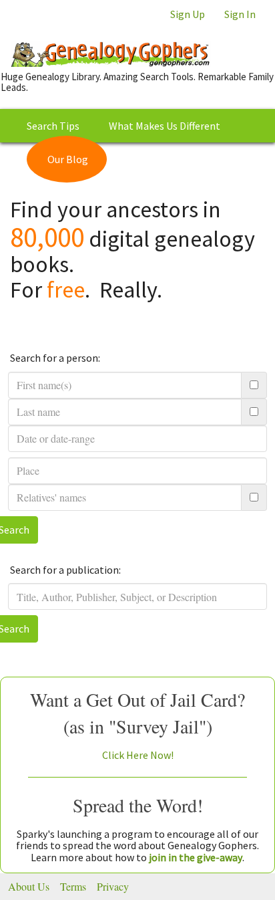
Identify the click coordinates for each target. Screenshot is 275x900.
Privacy (113, 886)
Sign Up (187, 14)
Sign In (240, 14)
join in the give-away (195, 857)
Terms (73, 886)
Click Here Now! (138, 755)
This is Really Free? (179, 159)
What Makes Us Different (164, 125)
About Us (28, 886)
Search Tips (53, 125)
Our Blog (67, 159)
